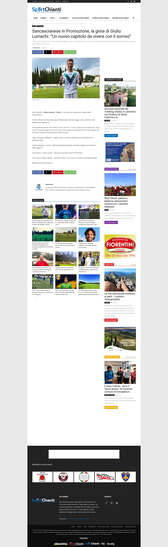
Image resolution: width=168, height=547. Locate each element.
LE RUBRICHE (63, 18)
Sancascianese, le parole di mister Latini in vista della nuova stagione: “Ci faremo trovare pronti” (42, 269)
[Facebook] (128, 1)
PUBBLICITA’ (66, 1)
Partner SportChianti (120, 18)
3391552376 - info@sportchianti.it (78, 519)
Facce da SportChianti (80, 18)
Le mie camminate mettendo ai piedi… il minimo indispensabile (119, 296)
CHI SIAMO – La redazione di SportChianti (42, 1)
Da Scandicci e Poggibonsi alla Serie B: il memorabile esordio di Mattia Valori (65, 222)
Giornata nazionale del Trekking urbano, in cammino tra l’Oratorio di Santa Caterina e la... (120, 113)
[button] (133, 18)
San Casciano (40, 26)
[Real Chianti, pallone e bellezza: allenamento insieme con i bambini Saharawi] (120, 184)
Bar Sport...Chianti (131, 357)
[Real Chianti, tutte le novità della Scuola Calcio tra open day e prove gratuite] (66, 234)
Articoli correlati (38, 200)
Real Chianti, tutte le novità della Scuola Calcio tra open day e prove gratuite (65, 245)
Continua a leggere (111, 135)
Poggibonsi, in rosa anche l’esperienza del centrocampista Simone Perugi (88, 245)
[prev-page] (33, 298)
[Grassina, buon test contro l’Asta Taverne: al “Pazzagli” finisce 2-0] (66, 259)
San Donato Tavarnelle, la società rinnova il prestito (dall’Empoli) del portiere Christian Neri (64, 292)
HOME (35, 18)
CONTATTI (58, 1)
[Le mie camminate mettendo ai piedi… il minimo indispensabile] (120, 280)
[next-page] (36, 298)
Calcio (39, 23)
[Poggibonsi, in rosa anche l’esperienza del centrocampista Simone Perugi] (89, 234)
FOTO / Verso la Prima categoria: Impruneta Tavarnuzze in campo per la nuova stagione (42, 292)
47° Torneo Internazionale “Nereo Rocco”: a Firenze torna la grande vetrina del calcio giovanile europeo (88, 292)
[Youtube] (134, 1)
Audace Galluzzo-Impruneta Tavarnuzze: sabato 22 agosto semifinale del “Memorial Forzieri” (88, 222)
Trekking (107, 120)
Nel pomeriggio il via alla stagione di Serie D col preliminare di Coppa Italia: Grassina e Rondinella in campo (42, 222)
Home (33, 23)
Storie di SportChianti (100, 18)
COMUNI (43, 18)
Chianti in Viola (132, 169)
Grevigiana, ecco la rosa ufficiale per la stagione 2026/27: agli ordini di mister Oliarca (89, 269)
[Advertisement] (100, 9)
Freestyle (133, 264)
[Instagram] (131, 1)
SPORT (52, 18)
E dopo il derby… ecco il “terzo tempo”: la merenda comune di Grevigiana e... (118, 389)
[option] (42, 478)
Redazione (37, 47)
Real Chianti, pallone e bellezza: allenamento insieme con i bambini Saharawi (116, 202)
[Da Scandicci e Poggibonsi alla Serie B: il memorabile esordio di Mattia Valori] (66, 211)
